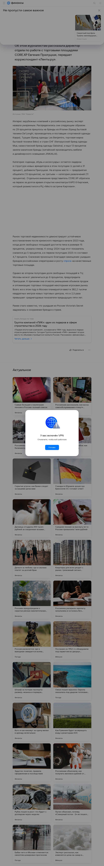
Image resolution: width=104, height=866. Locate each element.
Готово (52, 447)
